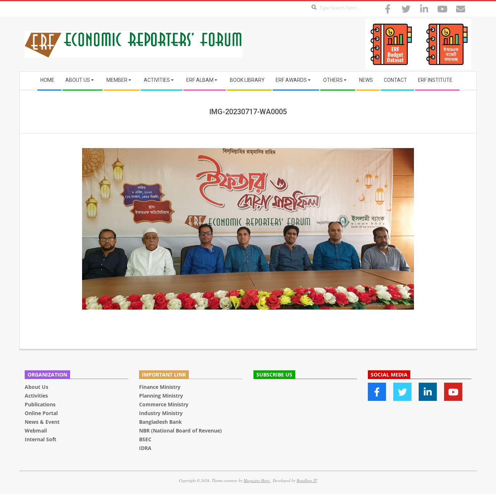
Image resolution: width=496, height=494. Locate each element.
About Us (36, 386)
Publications (41, 404)
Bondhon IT (307, 480)
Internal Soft (40, 439)
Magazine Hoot (257, 480)
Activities (36, 395)
